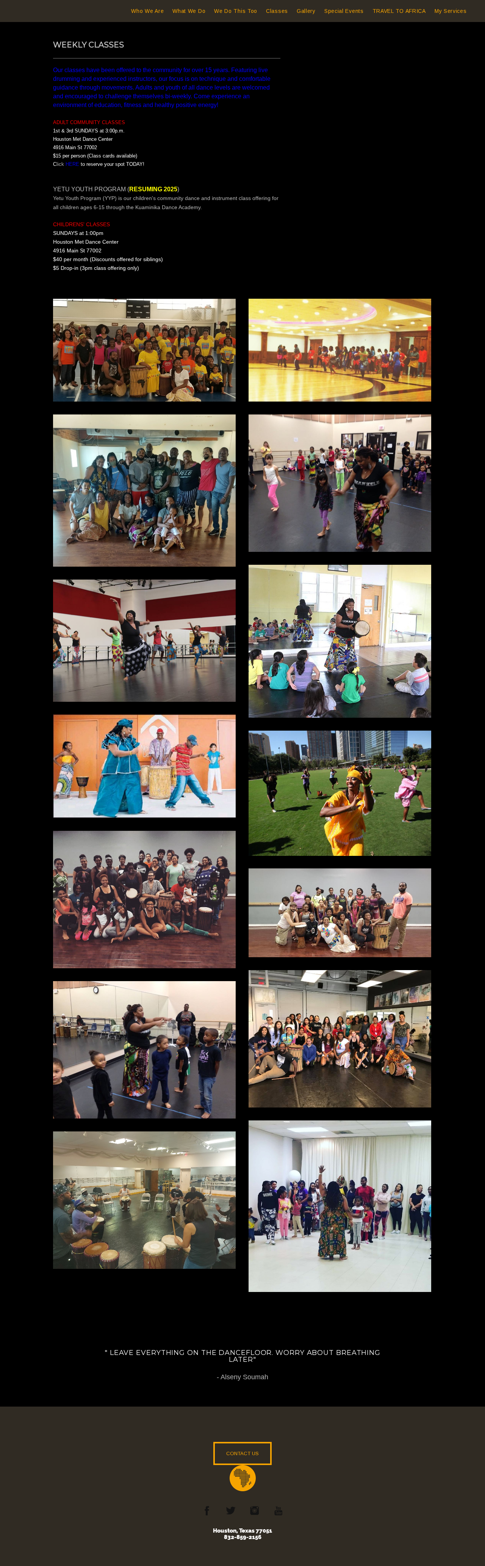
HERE (72, 164)
